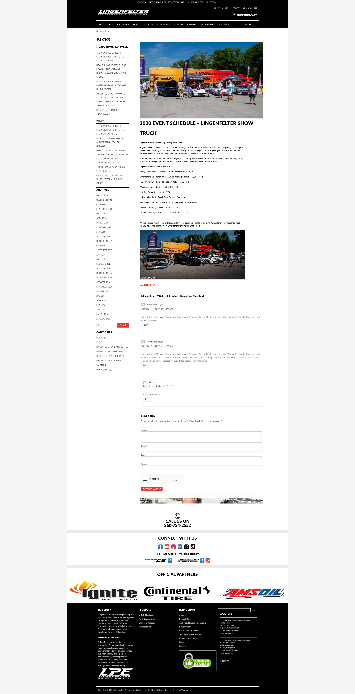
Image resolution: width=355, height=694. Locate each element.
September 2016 (104, 287)
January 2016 (103, 319)
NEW (101, 24)
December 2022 (104, 200)
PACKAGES (123, 24)
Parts (136, 24)
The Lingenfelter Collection (190, 635)
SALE (110, 24)
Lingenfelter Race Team (108, 361)
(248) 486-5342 (226, 634)
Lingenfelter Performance (110, 356)
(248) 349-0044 (226, 654)
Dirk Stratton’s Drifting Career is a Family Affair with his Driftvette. (111, 85)
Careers (182, 646)
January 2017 (103, 269)
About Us (183, 615)
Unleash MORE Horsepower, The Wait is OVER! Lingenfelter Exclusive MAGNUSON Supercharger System (112, 156)
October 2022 (103, 205)
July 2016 (101, 296)
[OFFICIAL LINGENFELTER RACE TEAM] (202, 560)
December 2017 (104, 241)
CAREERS (224, 24)
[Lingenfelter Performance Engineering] (123, 12)
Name (144, 446)
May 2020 (100, 214)
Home (99, 31)
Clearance (163, 24)
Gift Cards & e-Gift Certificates (167, 2)
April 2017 (101, 255)
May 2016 (100, 305)
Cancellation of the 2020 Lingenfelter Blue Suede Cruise (109, 179)
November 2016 (104, 278)
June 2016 (101, 301)
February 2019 (103, 227)
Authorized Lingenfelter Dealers (192, 623)
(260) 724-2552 (221, 8)
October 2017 (103, 246)
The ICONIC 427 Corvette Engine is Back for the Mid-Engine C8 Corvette (110, 57)
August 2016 (102, 291)
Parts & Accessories (147, 619)
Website (144, 464)
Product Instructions (188, 639)
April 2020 (101, 218)
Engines (148, 24)
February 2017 (103, 264)
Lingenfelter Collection (203, 2)
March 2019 (102, 223)
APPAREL (191, 24)
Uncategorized (104, 370)
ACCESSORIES (208, 24)
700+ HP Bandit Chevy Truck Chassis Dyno (110, 169)
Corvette (101, 338)
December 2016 (104, 273)
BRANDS (178, 24)
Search (246, 24)
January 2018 (103, 237)
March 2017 (102, 259)
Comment (145, 430)
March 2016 (102, 314)
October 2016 (103, 282)
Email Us (226, 661)
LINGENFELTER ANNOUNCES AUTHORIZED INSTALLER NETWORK (109, 142)
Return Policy (185, 627)
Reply (145, 325)
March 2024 (102, 195)
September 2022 (104, 209)
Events (100, 342)
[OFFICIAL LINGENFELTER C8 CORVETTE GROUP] (170, 560)
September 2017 (104, 250)
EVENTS (142, 2)
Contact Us (184, 619)
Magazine (101, 365)
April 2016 (101, 310)
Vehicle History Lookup (189, 631)
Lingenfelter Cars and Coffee (112, 347)
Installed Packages (146, 615)
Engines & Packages (147, 623)
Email (143, 455)
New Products (145, 627)
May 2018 (100, 232)
